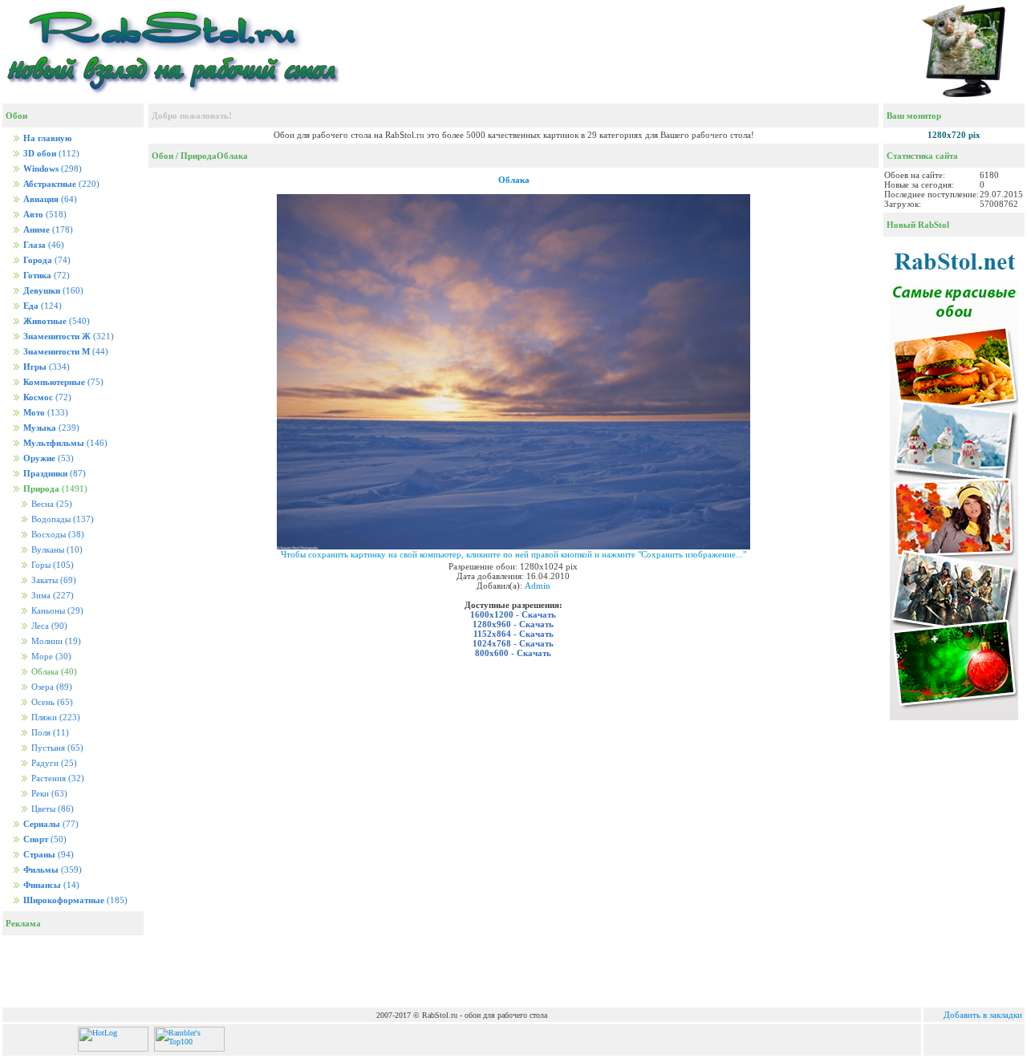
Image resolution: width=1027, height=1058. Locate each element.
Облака (232, 155)
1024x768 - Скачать (513, 643)
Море (50, 656)
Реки (48, 793)
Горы (51, 565)
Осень (51, 702)
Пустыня (56, 748)
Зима (51, 595)
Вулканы (56, 549)
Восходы (56, 534)
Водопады (61, 519)
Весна (50, 504)
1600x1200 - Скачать (513, 614)
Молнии (55, 641)
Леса (48, 626)
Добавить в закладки (983, 1014)
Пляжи (54, 717)
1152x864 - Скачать (513, 633)
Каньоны (56, 610)
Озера (50, 687)
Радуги (53, 763)
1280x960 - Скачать (513, 624)
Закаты (52, 580)
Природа (199, 155)
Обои (162, 155)
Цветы (51, 809)
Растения (56, 778)
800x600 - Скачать (513, 653)
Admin (537, 585)
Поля (49, 732)
